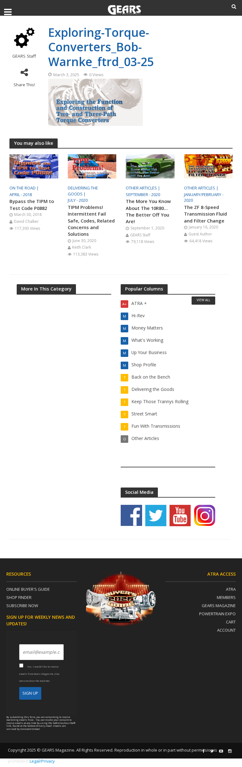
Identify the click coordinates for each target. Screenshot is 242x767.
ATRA (231, 589)
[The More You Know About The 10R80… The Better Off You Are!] (150, 165)
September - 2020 (143, 194)
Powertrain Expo (217, 614)
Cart (231, 622)
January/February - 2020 (203, 197)
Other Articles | (143, 188)
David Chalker (26, 221)
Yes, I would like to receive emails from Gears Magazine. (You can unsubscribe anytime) (39, 673)
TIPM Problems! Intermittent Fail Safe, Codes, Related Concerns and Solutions (91, 220)
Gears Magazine (219, 605)
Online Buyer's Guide (28, 589)
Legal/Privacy (42, 761)
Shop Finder (19, 597)
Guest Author (200, 234)
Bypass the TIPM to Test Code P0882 (31, 204)
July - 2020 (78, 200)
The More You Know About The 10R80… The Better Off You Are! (148, 211)
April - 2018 (20, 194)
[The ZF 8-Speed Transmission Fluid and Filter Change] (208, 165)
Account (226, 630)
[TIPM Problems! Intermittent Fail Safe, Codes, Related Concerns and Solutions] (92, 165)
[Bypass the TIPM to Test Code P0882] (33, 165)
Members (226, 597)
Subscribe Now (22, 605)
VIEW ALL (203, 300)
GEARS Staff (24, 56)
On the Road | (24, 188)
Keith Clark (81, 247)
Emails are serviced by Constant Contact (36, 727)
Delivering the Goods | (83, 191)
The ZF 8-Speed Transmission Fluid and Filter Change (205, 214)
